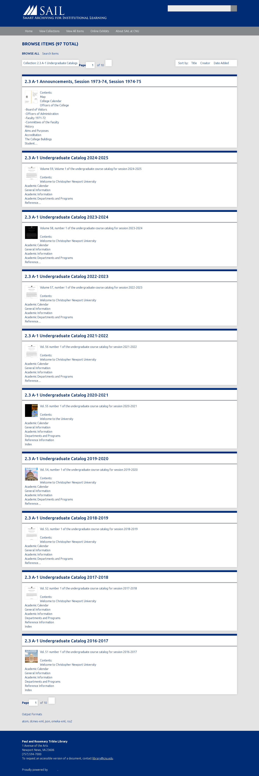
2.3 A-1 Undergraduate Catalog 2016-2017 (66, 640)
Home (29, 31)
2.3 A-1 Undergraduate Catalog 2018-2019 (66, 518)
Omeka (52, 769)
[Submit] (234, 8)
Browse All (30, 53)
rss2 (69, 721)
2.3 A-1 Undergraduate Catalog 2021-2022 (66, 335)
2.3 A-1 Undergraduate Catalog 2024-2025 (66, 157)
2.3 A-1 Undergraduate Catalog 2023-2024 (66, 217)
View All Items (75, 31)
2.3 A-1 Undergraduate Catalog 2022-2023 (66, 276)
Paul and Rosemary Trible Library (44, 741)
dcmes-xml (37, 721)
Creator (205, 63)
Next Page (108, 63)
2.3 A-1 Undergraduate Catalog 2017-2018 (66, 577)
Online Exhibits (100, 31)
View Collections (49, 31)
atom (25, 721)
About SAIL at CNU (127, 31)
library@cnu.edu (102, 758)
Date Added (221, 63)
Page (82, 65)
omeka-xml (58, 721)
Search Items (50, 53)
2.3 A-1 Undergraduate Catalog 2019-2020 (66, 458)
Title (194, 63)
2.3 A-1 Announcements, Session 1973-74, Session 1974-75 (83, 81)
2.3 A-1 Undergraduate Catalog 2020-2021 (66, 395)
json (47, 721)
